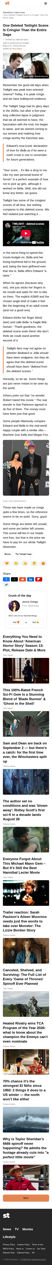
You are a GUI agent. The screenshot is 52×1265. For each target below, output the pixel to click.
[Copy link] (6, 585)
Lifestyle (9, 1237)
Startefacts (8, 12)
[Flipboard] (38, 579)
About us (20, 1249)
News (7, 1229)
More (26, 1198)
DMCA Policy (8, 1249)
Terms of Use (37, 1245)
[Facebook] (6, 579)
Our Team (41, 1249)
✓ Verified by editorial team (15, 39)
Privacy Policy (9, 1245)
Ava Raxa (17, 48)
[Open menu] (45, 3)
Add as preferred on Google (16, 43)
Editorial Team (9, 1253)
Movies (7, 554)
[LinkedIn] (30, 579)
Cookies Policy (23, 1245)
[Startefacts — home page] (7, 3)
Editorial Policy (23, 1253)
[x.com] (14, 579)
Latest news (19, 12)
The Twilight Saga (23, 554)
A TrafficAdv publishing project (33, 1259)
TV (17, 1229)
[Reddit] (22, 579)
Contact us (30, 1249)
